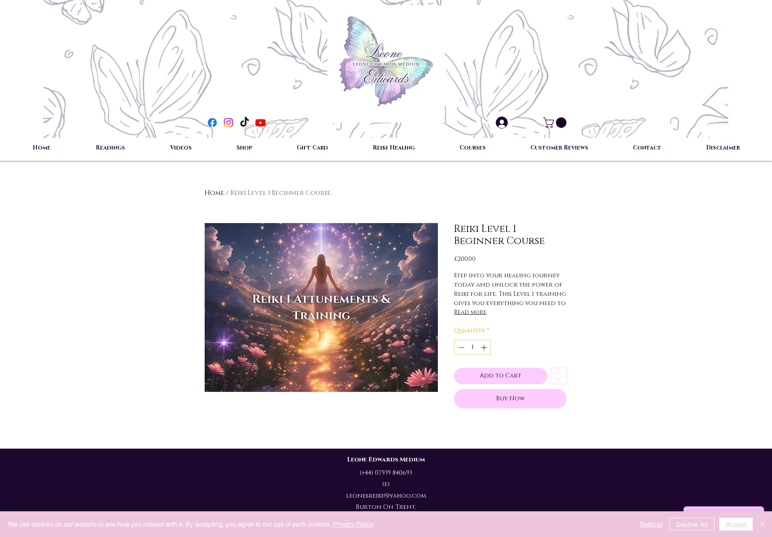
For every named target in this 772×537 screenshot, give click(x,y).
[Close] (762, 524)
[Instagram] (228, 123)
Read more (470, 312)
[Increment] (484, 347)
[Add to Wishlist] (558, 376)
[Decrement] (460, 347)
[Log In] (500, 122)
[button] (556, 122)
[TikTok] (244, 123)
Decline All (692, 524)
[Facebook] (212, 123)
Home (214, 193)
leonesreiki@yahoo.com (386, 496)
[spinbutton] (472, 347)
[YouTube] (261, 123)
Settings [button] (651, 524)
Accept (736, 524)
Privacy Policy (353, 524)
